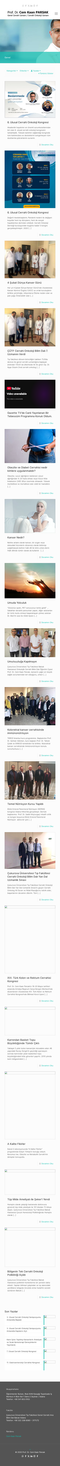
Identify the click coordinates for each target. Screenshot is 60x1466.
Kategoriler (11, 71)
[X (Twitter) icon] (29, 5)
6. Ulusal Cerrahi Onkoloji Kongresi (28, 122)
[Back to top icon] (30, 1449)
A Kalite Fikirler (16, 1143)
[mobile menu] (56, 13)
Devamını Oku (47, 145)
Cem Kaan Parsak (13, 1436)
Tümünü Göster (46, 73)
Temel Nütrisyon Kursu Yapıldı (25, 803)
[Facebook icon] (26, 5)
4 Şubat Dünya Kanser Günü (24, 282)
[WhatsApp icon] (23, 5)
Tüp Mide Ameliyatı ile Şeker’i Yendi (28, 1199)
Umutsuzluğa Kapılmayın (22, 661)
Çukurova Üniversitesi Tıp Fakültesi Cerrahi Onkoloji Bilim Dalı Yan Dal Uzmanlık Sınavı (28, 876)
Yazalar (36, 71)
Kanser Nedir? (15, 537)
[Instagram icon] (34, 5)
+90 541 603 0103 (17, 2)
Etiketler (23, 71)
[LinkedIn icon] (31, 5)
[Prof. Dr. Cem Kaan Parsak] (30, 13)
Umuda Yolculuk (17, 602)
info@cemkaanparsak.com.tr (40, 2)
